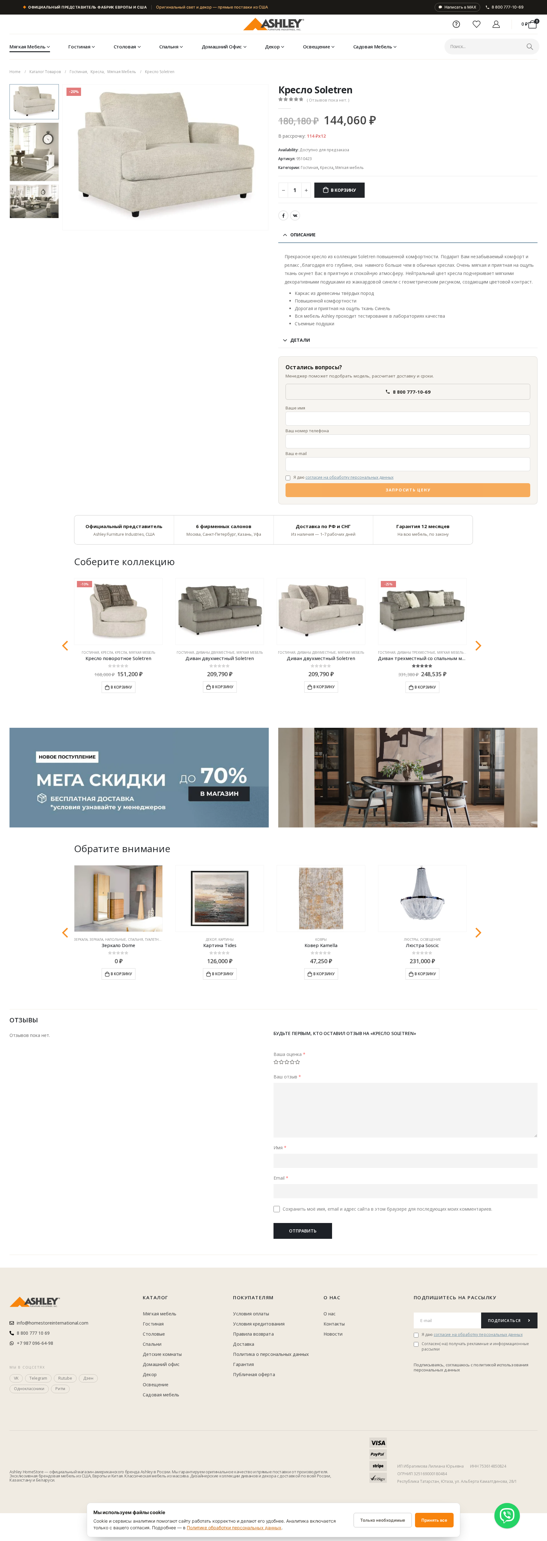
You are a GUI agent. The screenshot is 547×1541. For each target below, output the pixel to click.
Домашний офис (222, 46)
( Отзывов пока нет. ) (328, 100)
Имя (280, 1148)
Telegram (38, 1378)
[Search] (529, 46)
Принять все (434, 1520)
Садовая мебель (372, 46)
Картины (226, 939)
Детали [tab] (300, 340)
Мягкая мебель (27, 46)
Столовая (125, 46)
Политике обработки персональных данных (234, 1527)
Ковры (321, 939)
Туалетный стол (159, 939)
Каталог (155, 1297)
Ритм (60, 1388)
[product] (220, 611)
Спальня (168, 46)
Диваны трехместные (416, 652)
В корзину (343, 190)
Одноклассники (29, 1388)
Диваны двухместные (215, 652)
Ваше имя (295, 408)
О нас (332, 1297)
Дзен (88, 1378)
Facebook (283, 215)
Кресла (326, 167)
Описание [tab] (303, 235)
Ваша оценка (289, 1054)
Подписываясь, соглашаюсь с (444, 1365)
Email (281, 1178)
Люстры (411, 939)
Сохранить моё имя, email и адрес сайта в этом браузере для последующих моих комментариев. (387, 1209)
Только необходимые (382, 1520)
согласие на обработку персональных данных (349, 477)
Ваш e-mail (296, 453)
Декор (272, 46)
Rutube (65, 1378)
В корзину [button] (121, 687)
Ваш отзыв (287, 1077)
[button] (63, 157)
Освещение (316, 46)
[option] (34, 102)
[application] (408, 777)
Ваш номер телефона (307, 431)
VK (295, 215)
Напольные (115, 939)
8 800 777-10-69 (508, 7)
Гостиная (79, 46)
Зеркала (81, 939)
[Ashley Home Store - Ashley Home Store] (273, 24)
